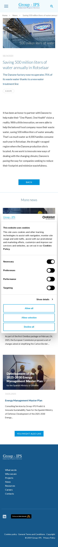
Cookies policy (10, 534)
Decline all (29, 327)
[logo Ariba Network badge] (21, 516)
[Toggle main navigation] (6, 6)
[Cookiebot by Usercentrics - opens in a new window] (42, 218)
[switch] (51, 270)
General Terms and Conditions (31, 534)
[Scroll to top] (52, 531)
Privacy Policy (48, 538)
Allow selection (29, 317)
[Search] (52, 6)
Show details (42, 299)
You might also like (29, 433)
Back (29, 182)
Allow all (29, 308)
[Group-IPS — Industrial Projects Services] (29, 6)
